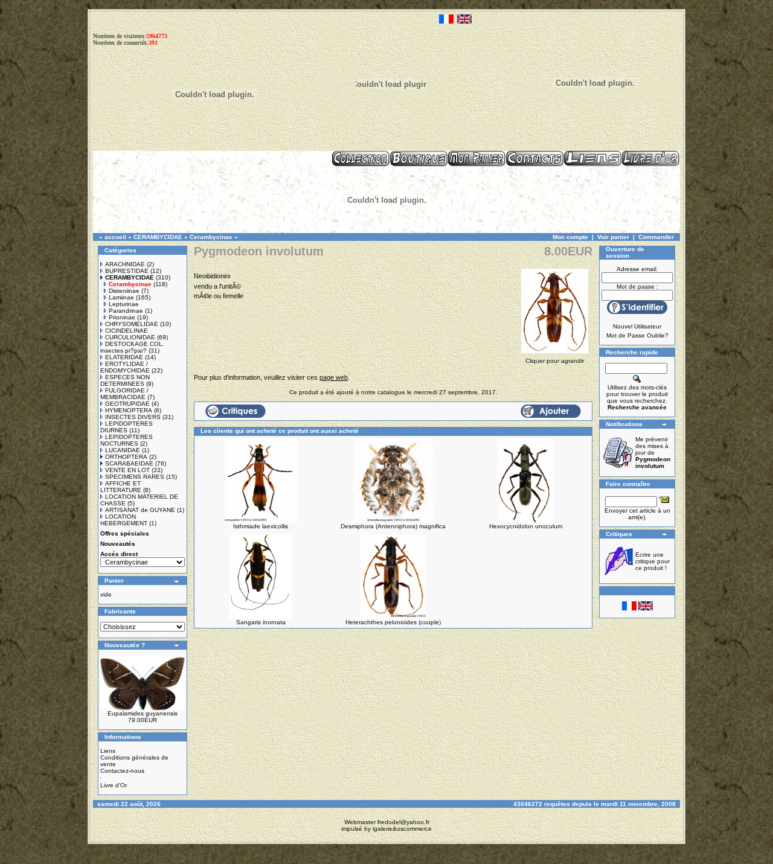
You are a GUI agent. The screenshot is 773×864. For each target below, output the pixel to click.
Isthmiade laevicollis (260, 526)
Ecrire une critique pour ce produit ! (652, 561)
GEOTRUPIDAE (127, 403)
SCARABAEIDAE (129, 463)
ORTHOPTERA (126, 456)
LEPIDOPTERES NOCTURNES (126, 440)
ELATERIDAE (124, 357)
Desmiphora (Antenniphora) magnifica (393, 526)
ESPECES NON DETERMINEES (125, 380)
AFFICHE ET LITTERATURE (120, 486)
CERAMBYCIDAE (157, 237)
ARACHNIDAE (125, 264)
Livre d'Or (113, 785)
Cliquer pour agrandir (554, 360)
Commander (656, 237)
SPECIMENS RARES (134, 476)
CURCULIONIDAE (130, 337)
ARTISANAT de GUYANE (140, 510)
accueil (115, 237)
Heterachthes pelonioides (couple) (393, 622)
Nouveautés (117, 543)
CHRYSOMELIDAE (131, 324)
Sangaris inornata (261, 622)
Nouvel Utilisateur (637, 326)
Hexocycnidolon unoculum (525, 526)
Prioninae (122, 317)
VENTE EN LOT (127, 470)
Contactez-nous (122, 770)
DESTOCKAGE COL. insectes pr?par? (132, 347)
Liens (107, 750)
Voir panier (613, 237)
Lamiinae (121, 297)
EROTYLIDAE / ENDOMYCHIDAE (125, 367)
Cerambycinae (211, 237)
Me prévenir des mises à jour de (652, 452)
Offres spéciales (124, 533)
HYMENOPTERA (128, 410)
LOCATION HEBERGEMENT (123, 519)
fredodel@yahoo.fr (403, 822)
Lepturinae (124, 304)
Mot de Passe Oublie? (637, 335)
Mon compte (570, 237)
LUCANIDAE (122, 450)
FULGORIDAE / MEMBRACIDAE (124, 393)
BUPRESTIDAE (127, 270)
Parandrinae (126, 310)
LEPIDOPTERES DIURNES (126, 427)
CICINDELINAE (126, 330)
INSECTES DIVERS (133, 417)
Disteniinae (124, 290)
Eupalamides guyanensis (142, 713)
